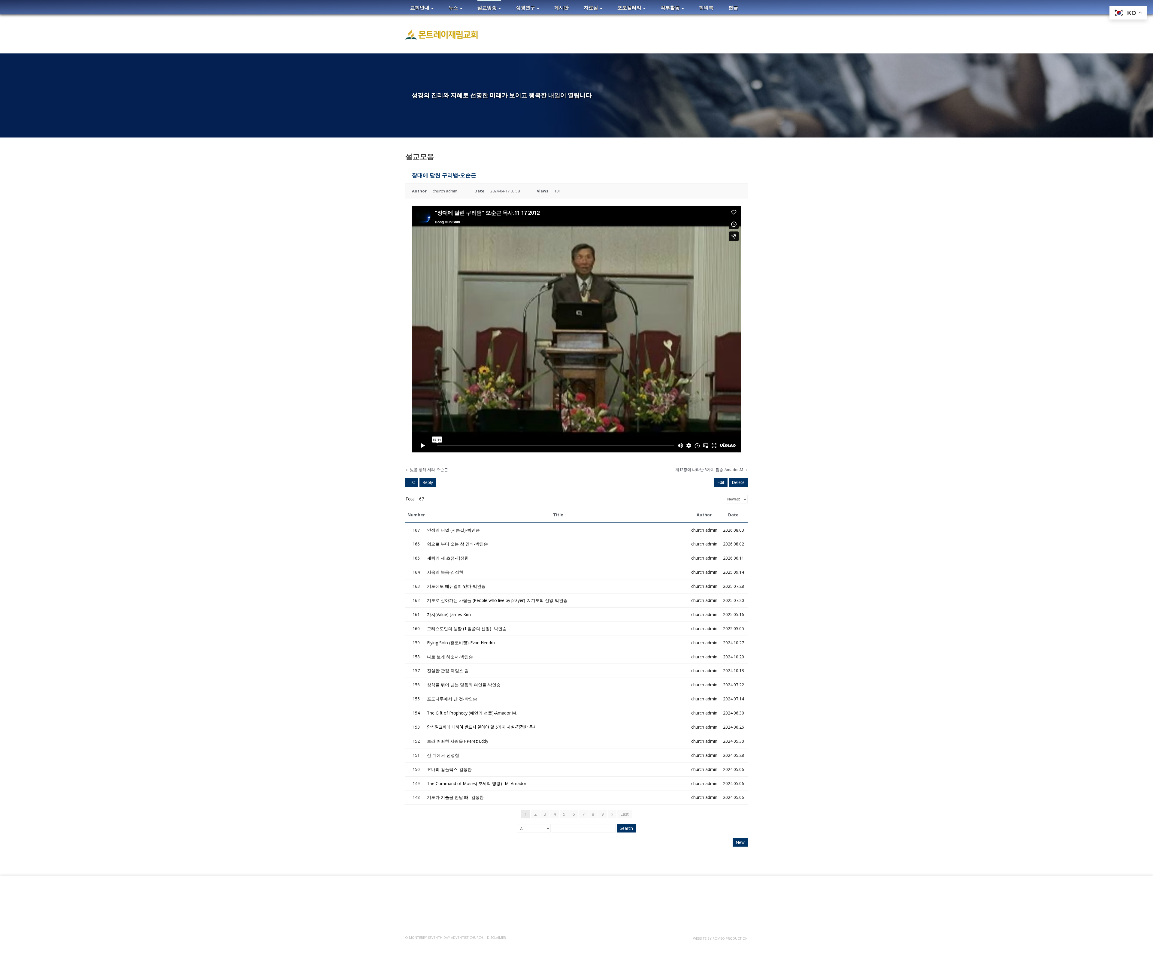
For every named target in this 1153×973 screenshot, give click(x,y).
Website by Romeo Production (720, 938)
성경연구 (526, 7)
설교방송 (487, 7)
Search (626, 828)
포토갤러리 (630, 7)
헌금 (733, 7)
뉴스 (454, 7)
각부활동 (671, 7)
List (411, 482)
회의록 (706, 7)
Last (624, 814)
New (740, 842)
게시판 (561, 7)
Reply (427, 482)
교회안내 (420, 7)
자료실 (591, 7)
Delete (738, 482)
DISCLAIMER (496, 937)
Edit (721, 482)
